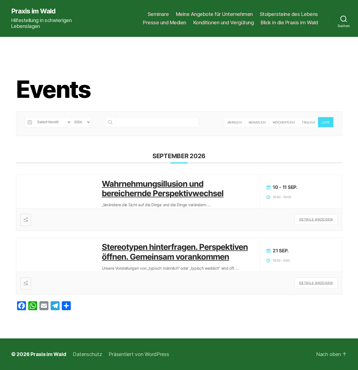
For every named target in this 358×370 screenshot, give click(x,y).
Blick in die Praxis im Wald (289, 22)
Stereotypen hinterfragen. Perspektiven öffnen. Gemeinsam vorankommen (175, 252)
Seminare (158, 14)
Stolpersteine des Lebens (289, 14)
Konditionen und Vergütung (223, 22)
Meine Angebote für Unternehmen (214, 14)
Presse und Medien (164, 22)
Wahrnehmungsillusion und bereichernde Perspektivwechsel (162, 188)
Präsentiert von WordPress (139, 354)
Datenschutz (87, 354)
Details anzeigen (316, 219)
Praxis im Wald (33, 11)
